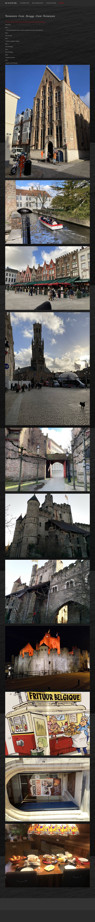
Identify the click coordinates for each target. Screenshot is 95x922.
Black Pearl (11, 3)
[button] (24, 3)
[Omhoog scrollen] (90, 917)
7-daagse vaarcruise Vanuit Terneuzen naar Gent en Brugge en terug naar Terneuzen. (25, 22)
